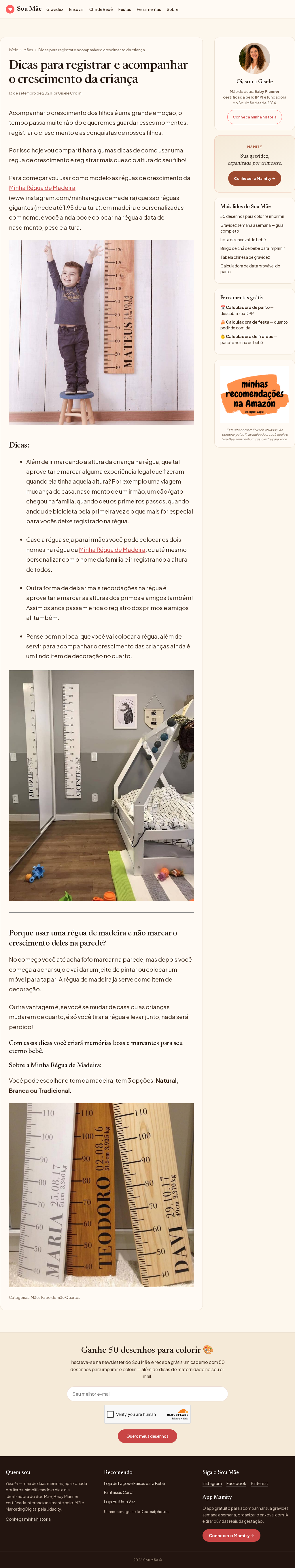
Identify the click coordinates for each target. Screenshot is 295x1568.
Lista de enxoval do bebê (243, 239)
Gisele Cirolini (70, 93)
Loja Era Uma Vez (119, 1501)
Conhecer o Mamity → (254, 178)
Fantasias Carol (118, 1492)
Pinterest (259, 1483)
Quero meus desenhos (147, 1436)
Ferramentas (149, 9)
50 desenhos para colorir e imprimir (252, 216)
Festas (124, 9)
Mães (28, 50)
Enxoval (76, 9)
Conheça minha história (255, 117)
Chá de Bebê (101, 9)
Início (13, 50)
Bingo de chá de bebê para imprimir (252, 248)
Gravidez (54, 9)
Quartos (72, 1297)
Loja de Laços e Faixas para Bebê (134, 1483)
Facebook (236, 1483)
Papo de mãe (53, 1297)
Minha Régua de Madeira (42, 187)
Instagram (212, 1483)
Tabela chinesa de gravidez (245, 257)
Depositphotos (155, 1511)
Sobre (172, 9)
